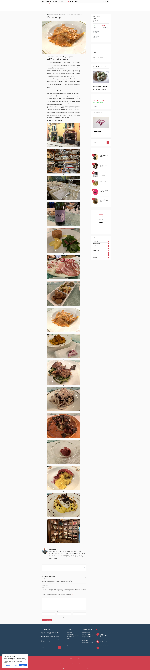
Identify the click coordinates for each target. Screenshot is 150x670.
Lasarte (101, 222)
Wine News (69, 643)
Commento (44, 596)
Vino (82, 663)
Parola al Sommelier (96, 243)
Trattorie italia (70, 14)
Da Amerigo (97, 131)
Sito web (74, 611)
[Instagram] (105, 1)
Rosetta (88, 632)
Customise (8, 665)
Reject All (15, 665)
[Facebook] (103, 1)
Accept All (23, 665)
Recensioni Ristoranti (96, 245)
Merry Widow (101, 216)
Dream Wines (95, 241)
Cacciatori (89, 634)
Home (58, 663)
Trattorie (94, 248)
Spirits (86, 663)
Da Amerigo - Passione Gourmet (48, 576)
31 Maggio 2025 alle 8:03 (46, 587)
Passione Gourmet (45, 585)
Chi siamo (64, 663)
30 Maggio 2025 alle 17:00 (46, 578)
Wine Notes (95, 257)
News (92, 663)
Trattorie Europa (96, 250)
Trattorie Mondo (96, 252)
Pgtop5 (69, 663)
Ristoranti (76, 663)
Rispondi (84, 577)
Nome (43, 611)
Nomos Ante (90, 642)
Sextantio (101, 229)
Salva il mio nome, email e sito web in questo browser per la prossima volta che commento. (60, 617)
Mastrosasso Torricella (100, 86)
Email (58, 611)
